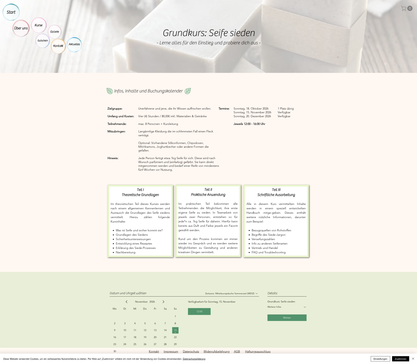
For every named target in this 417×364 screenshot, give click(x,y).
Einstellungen (380, 358)
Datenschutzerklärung (194, 358)
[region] (10, 10)
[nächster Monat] (163, 302)
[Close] (413, 358)
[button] (407, 8)
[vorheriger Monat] (127, 302)
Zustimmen (400, 358)
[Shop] (21, 28)
